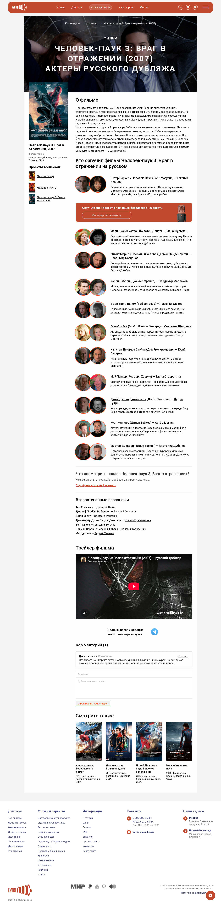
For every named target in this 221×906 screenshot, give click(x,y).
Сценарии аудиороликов (51, 822)
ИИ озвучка (44, 865)
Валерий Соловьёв (125, 511)
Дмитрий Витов (105, 507)
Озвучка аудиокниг (48, 832)
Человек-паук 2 (46, 187)
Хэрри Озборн (120, 281)
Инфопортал (126, 7)
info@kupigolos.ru (143, 832)
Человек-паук (45, 176)
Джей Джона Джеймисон (128, 399)
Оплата (87, 827)
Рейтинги (43, 869)
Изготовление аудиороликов (54, 818)
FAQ (85, 832)
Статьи (144, 7)
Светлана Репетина (105, 515)
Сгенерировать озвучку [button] (106, 215)
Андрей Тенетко (104, 533)
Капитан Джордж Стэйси (128, 349)
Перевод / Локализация (51, 851)
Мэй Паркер (118, 376)
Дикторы (77, 7)
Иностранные (15, 846)
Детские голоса (17, 832)
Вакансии (88, 836)
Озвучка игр (44, 846)
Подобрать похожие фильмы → (96, 485)
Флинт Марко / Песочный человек (134, 254)
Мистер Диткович (122, 445)
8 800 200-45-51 (142, 818)
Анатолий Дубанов (172, 445)
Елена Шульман (176, 231)
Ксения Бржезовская (138, 520)
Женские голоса (17, 827)
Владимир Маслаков (173, 281)
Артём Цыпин (164, 422)
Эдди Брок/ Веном (123, 303)
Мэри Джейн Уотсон (124, 231)
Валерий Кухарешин (133, 529)
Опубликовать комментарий (93, 703)
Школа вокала (46, 860)
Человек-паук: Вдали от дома (115, 767)
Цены (86, 822)
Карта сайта (89, 851)
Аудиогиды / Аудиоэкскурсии (54, 841)
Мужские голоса (17, 822)
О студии (88, 818)
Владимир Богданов (124, 258)
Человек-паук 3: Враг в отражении (51, 199)
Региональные (16, 841)
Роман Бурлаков (171, 303)
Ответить (183, 656)
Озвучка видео (46, 836)
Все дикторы (15, 818)
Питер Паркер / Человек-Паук (131, 178)
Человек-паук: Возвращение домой (85, 768)
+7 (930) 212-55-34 (143, 821)
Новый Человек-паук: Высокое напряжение (146, 768)
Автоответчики (46, 827)
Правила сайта (91, 841)
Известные (14, 836)
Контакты (88, 846)
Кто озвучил (15, 851)
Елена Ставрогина (168, 376)
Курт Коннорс (119, 422)
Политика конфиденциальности (197, 893)
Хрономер (43, 855)
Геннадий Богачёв (104, 524)
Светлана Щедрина (177, 326)
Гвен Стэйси (118, 326)
